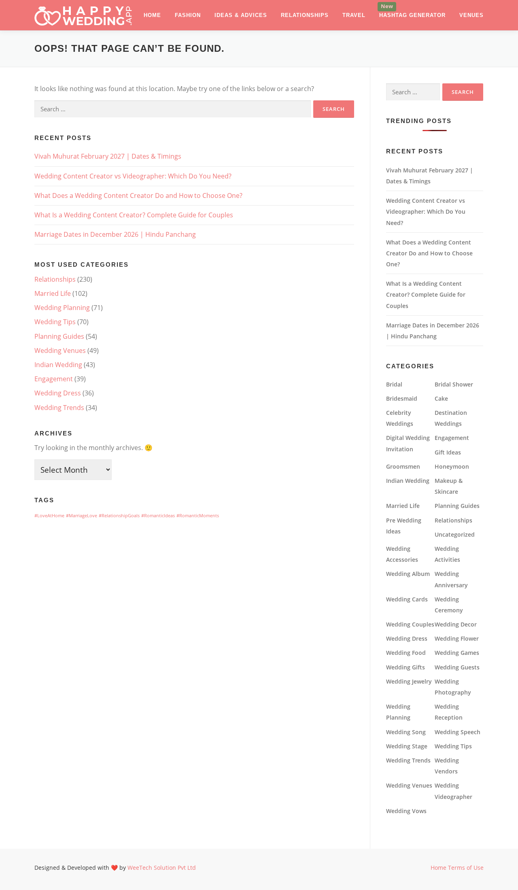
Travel (353, 15)
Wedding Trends (59, 407)
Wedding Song (406, 732)
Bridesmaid (401, 398)
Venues (471, 15)
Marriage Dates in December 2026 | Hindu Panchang (115, 234)
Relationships (305, 15)
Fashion (188, 15)
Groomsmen (403, 466)
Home (152, 15)
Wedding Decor (456, 624)
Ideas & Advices (240, 15)
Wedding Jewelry (409, 681)
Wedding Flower (457, 638)
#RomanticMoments (197, 515)
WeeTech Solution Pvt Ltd (161, 867)
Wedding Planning (62, 307)
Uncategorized (455, 534)
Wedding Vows (406, 811)
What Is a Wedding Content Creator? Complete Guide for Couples (133, 214)
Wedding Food (406, 652)
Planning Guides (59, 336)
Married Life (52, 293)
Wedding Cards (407, 599)
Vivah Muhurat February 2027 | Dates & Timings (107, 156)
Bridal (394, 384)
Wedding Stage (406, 746)
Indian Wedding (58, 364)
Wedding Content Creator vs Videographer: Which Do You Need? (132, 176)
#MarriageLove (81, 515)
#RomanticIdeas (158, 515)
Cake (441, 398)
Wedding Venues (60, 350)
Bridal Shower (454, 384)
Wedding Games (457, 652)
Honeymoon (452, 466)
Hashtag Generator (412, 15)
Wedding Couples (410, 624)
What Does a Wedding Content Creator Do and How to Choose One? (138, 195)
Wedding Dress (57, 393)
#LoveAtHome (49, 515)
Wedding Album (408, 574)
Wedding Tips (55, 321)
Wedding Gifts (405, 667)
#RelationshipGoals (119, 515)
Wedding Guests (457, 667)
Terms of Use (466, 867)
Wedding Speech (457, 732)
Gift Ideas (448, 452)
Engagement (53, 378)
